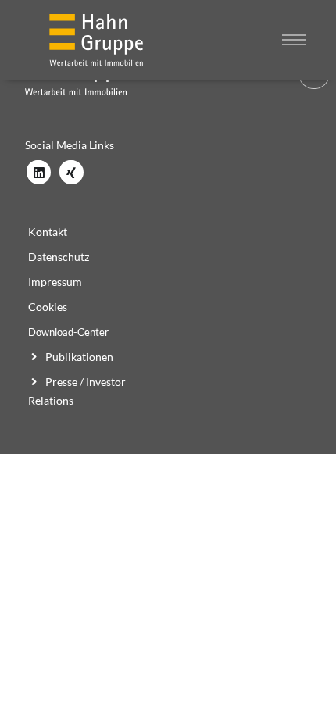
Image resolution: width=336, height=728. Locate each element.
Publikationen (78, 356)
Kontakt (47, 231)
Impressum (55, 281)
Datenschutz (58, 256)
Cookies (47, 306)
